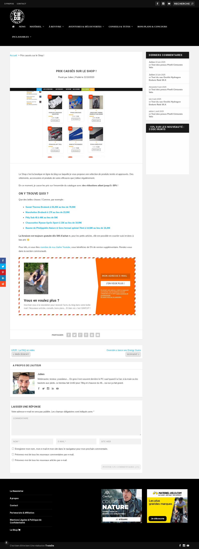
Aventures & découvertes (84, 26)
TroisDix (49, 545)
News (22, 26)
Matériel (36, 26)
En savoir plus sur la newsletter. (111, 297)
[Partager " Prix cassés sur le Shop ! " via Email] (98, 335)
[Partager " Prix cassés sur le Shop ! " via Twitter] (74, 335)
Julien (70, 77)
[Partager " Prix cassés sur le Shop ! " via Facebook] (69, 335)
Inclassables (20, 37)
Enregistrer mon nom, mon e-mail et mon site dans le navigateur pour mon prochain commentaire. (61, 449)
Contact (21, 4)
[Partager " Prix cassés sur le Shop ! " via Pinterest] (86, 335)
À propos (9, 4)
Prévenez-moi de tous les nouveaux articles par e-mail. (41, 460)
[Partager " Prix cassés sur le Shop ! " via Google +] (80, 335)
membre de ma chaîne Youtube (55, 247)
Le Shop (14, 530)
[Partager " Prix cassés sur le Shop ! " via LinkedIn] (92, 335)
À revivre (55, 26)
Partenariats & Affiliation (22, 513)
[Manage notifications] (6, 542)
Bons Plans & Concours (152, 26)
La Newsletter (16, 491)
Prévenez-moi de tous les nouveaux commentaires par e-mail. (44, 454)
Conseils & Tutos (119, 26)
